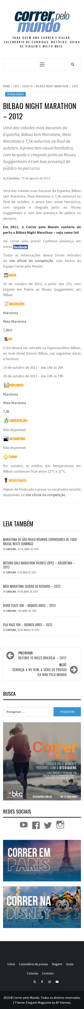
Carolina (13, 178)
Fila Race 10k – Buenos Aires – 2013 (27, 624)
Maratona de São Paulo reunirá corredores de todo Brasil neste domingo (40, 541)
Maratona (10, 312)
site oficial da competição (31, 260)
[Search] (72, 64)
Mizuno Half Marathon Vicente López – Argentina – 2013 (39, 565)
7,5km (7, 330)
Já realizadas (15, 94)
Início (11, 964)
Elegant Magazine (38, 1002)
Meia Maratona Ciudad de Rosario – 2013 (31, 586)
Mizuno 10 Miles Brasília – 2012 (42, 655)
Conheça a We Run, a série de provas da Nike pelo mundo (39, 669)
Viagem (57, 964)
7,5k (6, 411)
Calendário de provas (33, 964)
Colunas (32, 973)
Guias (70, 964)
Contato (48, 973)
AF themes (63, 1002)
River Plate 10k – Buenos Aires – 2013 (29, 605)
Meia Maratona (14, 321)
